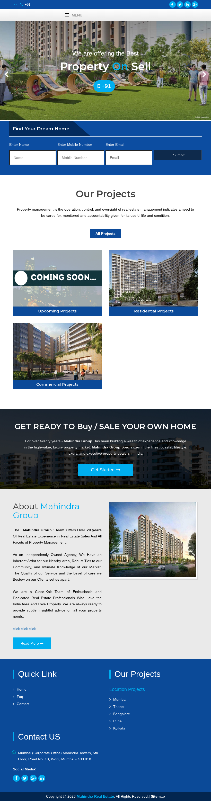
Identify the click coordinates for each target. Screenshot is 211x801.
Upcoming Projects (57, 311)
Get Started (103, 469)
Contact (23, 704)
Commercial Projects (57, 384)
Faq (20, 697)
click (16, 629)
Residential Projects (154, 311)
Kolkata (119, 728)
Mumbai (119, 699)
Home (22, 689)
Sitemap (158, 796)
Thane (118, 707)
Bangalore (121, 714)
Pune (117, 721)
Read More (30, 643)
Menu (76, 15)
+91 (27, 4)
